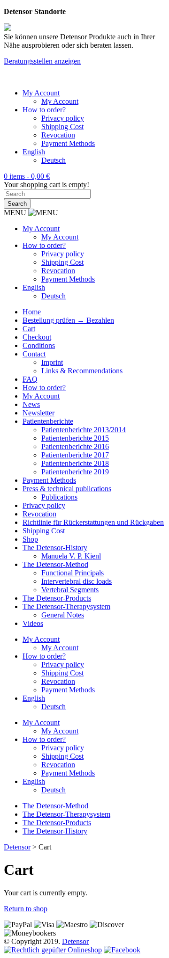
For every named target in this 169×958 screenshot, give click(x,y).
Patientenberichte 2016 (75, 446)
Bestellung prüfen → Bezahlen (68, 320)
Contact (34, 354)
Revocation (58, 135)
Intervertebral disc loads (76, 581)
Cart (29, 329)
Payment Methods (68, 143)
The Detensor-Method (55, 564)
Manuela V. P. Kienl (71, 556)
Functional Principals (72, 573)
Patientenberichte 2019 (75, 472)
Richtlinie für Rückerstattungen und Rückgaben (93, 522)
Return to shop (25, 909)
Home (32, 312)
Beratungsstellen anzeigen (42, 61)
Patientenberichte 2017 (75, 455)
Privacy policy (62, 118)
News (31, 404)
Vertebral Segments (70, 590)
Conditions (39, 345)
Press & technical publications (67, 489)
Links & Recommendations (82, 371)
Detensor (75, 941)
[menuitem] (34, 152)
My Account (41, 93)
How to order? (44, 110)
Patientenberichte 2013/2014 (83, 430)
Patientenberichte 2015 (75, 438)
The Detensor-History (55, 548)
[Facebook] (122, 950)
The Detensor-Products (57, 598)
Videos (33, 623)
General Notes (62, 615)
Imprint (52, 362)
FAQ (30, 379)
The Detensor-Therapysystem (66, 606)
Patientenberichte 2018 (75, 463)
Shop (30, 539)
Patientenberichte (48, 421)
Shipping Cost (62, 127)
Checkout (37, 337)
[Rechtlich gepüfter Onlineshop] (53, 950)
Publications (59, 497)
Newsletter (38, 413)
